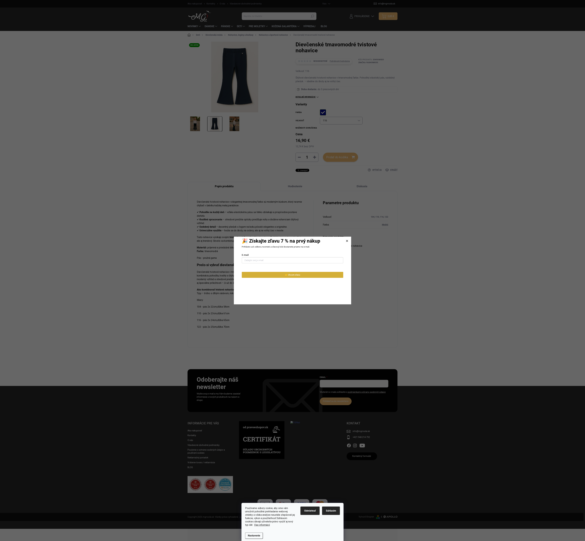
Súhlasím (331, 510)
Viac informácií (262, 524)
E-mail (245, 254)
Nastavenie (254, 535)
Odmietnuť (310, 510)
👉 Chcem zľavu (292, 274)
